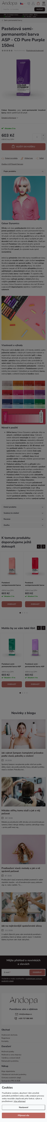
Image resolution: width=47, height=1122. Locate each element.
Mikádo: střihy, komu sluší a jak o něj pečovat (21, 812)
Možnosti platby (8, 1051)
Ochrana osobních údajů (11, 1077)
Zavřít (15, 158)
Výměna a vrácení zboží (11, 1058)
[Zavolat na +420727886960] (28, 3)
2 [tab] (22, 612)
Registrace (6, 1038)
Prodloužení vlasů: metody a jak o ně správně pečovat (21, 870)
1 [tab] (20, 612)
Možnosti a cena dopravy (11, 1055)
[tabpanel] (12, 580)
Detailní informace (9, 118)
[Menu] (43, 3)
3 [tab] (24, 612)
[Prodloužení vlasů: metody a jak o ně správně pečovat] (23, 849)
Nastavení (23, 1107)
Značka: (12, 164)
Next (43, 547)
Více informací (19, 1101)
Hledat (39, 9)
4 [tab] (27, 612)
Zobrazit (11, 604)
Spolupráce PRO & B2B (11, 1081)
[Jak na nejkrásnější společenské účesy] (23, 907)
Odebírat (37, 972)
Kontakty (5, 1041)
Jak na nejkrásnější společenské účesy (22, 925)
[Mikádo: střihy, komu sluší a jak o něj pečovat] (23, 791)
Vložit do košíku (25, 146)
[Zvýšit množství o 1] (43, 135)
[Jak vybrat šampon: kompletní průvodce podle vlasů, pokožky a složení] (23, 734)
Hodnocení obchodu (9, 1035)
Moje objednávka (8, 1071)
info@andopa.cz (25, 1014)
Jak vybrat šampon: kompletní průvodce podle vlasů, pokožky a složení (22, 754)
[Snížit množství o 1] (43, 139)
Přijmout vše (23, 1115)
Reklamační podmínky (10, 1061)
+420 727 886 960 (25, 1018)
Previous (39, 547)
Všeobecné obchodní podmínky (14, 1074)
